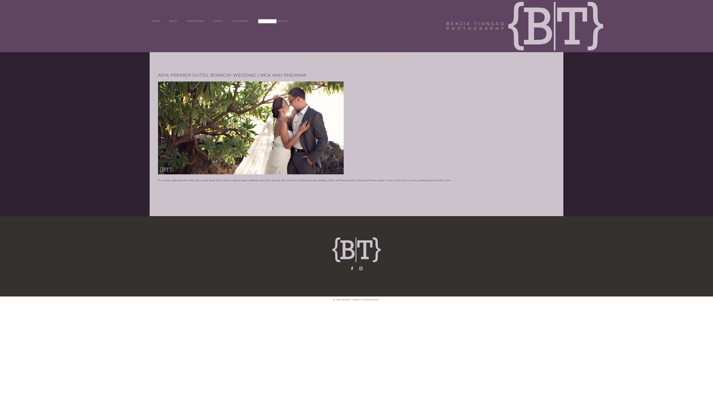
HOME (156, 21)
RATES (218, 21)
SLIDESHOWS (195, 21)
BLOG (174, 21)
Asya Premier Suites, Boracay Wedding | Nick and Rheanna (232, 75)
